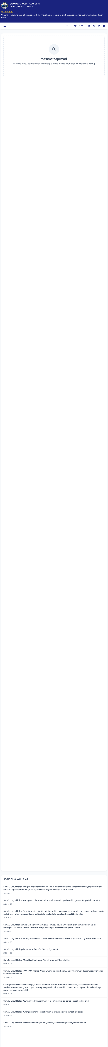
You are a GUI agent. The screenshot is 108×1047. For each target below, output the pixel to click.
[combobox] (78, 26)
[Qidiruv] (67, 25)
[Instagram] (93, 26)
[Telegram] (98, 26)
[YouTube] (103, 26)
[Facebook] (88, 26)
